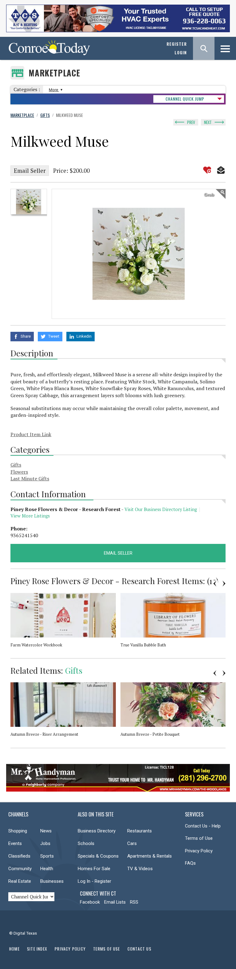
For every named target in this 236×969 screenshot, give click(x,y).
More (54, 89)
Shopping (17, 831)
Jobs (45, 843)
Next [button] (224, 583)
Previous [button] (215, 583)
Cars (132, 843)
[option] (28, 202)
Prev (191, 122)
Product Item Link (30, 434)
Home (14, 949)
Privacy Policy (199, 851)
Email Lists (115, 902)
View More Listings (30, 516)
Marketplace (54, 73)
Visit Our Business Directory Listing (160, 509)
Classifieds (19, 856)
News (46, 831)
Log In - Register (94, 881)
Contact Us (139, 949)
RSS (134, 902)
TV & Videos (140, 868)
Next (208, 122)
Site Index (37, 949)
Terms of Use (199, 838)
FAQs (190, 863)
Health (46, 868)
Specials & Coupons (98, 856)
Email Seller (29, 170)
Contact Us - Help (203, 826)
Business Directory (97, 831)
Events (15, 843)
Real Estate (19, 881)
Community (20, 868)
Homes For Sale (94, 868)
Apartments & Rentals (149, 856)
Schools (86, 843)
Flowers (19, 471)
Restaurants (139, 831)
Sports (47, 856)
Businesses (52, 881)
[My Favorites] (207, 170)
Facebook (90, 902)
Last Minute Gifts (29, 478)
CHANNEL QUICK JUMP (185, 99)
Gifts (15, 464)
